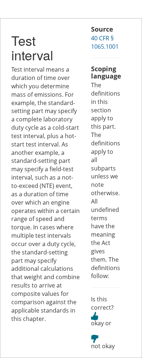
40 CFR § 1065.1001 (105, 42)
